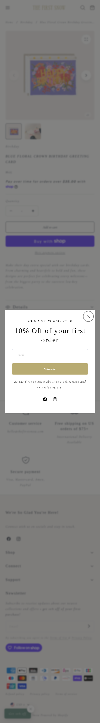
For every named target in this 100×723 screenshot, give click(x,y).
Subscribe (50, 369)
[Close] (88, 316)
